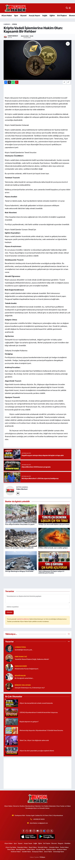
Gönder (9, 612)
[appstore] (28, 836)
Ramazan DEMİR (21, 666)
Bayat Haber (33, 847)
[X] (27, 831)
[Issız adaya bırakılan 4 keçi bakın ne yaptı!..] (21, 514)
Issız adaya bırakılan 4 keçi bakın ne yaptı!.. (20, 524)
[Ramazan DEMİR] (9, 667)
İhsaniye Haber (51, 849)
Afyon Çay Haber (11, 847)
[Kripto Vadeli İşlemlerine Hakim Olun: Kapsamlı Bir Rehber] (37, 60)
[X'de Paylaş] (9, 82)
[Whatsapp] (48, 831)
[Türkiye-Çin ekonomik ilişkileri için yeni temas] (54, 514)
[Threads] (41, 831)
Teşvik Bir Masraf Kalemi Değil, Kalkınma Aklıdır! (32, 659)
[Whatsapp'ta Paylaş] (13, 82)
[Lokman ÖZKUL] (9, 648)
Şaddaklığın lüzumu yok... (24, 650)
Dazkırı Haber (64, 847)
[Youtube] (37, 831)
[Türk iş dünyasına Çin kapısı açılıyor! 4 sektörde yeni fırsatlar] (54, 561)
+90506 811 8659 (39, 819)
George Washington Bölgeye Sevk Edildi (19, 571)
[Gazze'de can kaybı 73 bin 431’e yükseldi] (21, 537)
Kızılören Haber (16, 851)
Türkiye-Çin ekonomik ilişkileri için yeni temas (53, 524)
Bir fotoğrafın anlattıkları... (24, 678)
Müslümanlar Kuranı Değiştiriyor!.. (27, 669)
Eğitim (52, 15)
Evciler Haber (31, 849)
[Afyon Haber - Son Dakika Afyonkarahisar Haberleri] (15, 8)
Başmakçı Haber (22, 847)
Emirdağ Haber (20, 849)
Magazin (60, 843)
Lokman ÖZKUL (20, 647)
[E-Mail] (18, 493)
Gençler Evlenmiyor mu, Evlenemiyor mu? (30, 688)
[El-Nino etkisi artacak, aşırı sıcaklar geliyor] (54, 537)
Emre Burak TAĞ (21, 656)
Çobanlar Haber (54, 847)
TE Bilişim (42, 857)
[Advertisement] (37, 773)
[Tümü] (69, 634)
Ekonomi (54, 843)
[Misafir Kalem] (9, 677)
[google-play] (46, 836)
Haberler (7, 24)
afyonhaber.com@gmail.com (39, 823)
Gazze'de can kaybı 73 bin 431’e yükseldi (19, 548)
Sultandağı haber (58, 851)
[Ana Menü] (70, 8)
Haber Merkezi (21, 489)
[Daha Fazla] (16, 82)
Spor (16, 15)
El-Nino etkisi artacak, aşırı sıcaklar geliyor (53, 548)
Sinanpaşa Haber (37, 851)
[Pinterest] (30, 831)
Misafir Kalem (20, 675)
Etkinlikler (68, 843)
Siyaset (23, 15)
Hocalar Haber (40, 849)
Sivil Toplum (62, 15)
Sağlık (44, 15)
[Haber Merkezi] (10, 490)
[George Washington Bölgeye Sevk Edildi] (21, 561)
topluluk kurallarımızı (23, 619)
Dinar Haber (11, 849)
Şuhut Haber (48, 851)
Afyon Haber (6, 15)
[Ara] (67, 8)
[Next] (44, 831)
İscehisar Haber (62, 849)
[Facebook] (23, 831)
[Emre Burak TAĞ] (9, 658)
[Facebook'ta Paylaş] (5, 82)
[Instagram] (34, 831)
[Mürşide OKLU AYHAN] (9, 686)
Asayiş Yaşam (34, 15)
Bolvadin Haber (43, 847)
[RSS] (51, 831)
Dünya (14, 24)
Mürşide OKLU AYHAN (23, 685)
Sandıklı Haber (26, 851)
